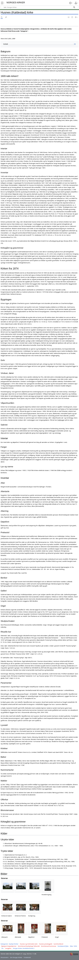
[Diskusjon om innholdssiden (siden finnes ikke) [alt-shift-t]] (6, 17)
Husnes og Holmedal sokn (29, 944)
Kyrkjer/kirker (13, 944)
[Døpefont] (34, 928)
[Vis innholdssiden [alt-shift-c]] (2, 17)
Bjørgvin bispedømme (8, 946)
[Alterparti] (7, 928)
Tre (2, 948)
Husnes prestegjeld (45, 944)
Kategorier (4, 944)
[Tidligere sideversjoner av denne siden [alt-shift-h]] (72, 17)
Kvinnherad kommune (48, 946)
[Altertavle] (21, 928)
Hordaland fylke (63, 946)
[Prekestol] (48, 928)
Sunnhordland (58, 944)
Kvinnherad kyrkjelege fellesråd (29, 946)
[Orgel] (61, 928)
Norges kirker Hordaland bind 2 (23, 948)
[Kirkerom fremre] (21, 907)
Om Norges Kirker (16, 957)
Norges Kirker (16, 2)
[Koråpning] (34, 907)
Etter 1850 (73, 946)
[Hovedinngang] (48, 886)
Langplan (8, 948)
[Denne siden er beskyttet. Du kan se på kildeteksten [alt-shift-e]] (69, 17)
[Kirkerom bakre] (7, 907)
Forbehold (27, 957)
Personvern (4, 957)
